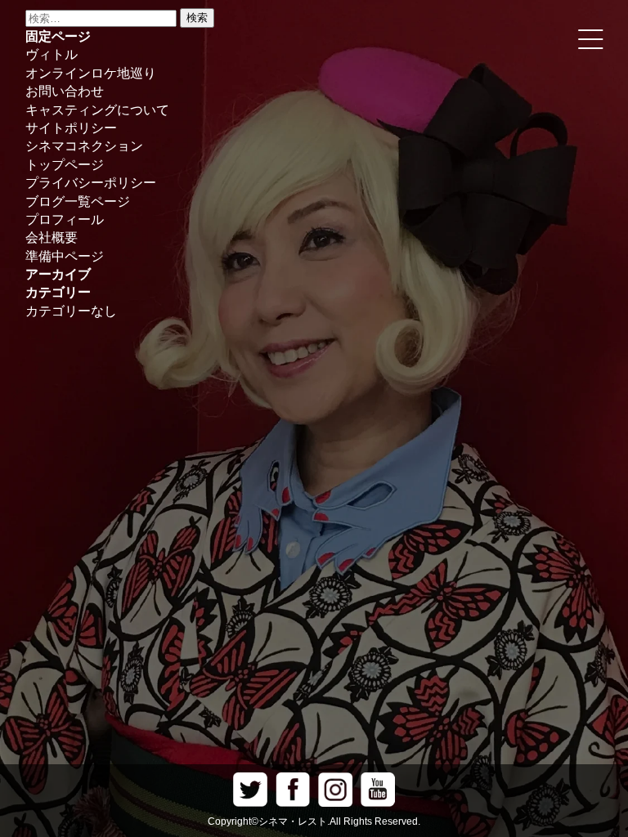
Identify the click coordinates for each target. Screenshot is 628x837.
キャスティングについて (97, 110)
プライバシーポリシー (90, 183)
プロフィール (64, 219)
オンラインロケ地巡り (90, 73)
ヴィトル (51, 54)
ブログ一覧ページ (77, 201)
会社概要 (51, 237)
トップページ (64, 165)
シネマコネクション (84, 146)
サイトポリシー (71, 128)
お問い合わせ (64, 91)
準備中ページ (64, 256)
